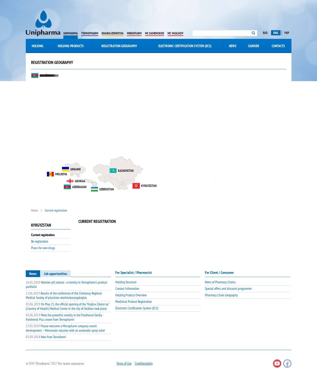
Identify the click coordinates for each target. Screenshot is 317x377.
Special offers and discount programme (228, 288)
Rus (265, 33)
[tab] (33, 273)
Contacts (278, 46)
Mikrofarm (134, 33)
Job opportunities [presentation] (55, 273)
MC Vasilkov (175, 33)
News (232, 46)
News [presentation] (33, 273)
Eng (275, 33)
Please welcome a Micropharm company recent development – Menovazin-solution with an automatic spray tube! (65, 328)
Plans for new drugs (43, 248)
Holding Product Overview (131, 295)
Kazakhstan (126, 171)
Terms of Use (124, 363)
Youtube (277, 363)
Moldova (61, 174)
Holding (37, 46)
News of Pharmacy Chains (220, 282)
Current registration (43, 235)
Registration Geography (119, 46)
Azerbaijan (79, 187)
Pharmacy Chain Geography (221, 295)
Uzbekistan (106, 189)
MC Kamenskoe (154, 33)
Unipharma (70, 33)
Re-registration (39, 241)
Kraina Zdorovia (112, 33)
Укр (286, 33)
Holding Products (71, 46)
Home (34, 210)
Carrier (253, 46)
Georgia (80, 181)
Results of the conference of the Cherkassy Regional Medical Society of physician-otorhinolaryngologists (64, 295)
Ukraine (75, 169)
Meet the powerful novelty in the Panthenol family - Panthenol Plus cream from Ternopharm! (65, 317)
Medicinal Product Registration (133, 301)
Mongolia (46, 75)
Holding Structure (125, 282)
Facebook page (287, 363)
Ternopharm (89, 33)
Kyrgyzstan (149, 186)
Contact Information (127, 288)
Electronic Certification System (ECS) (184, 46)
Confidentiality (144, 363)
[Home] (43, 23)
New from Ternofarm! (46, 337)
